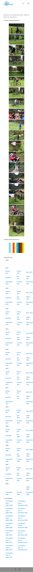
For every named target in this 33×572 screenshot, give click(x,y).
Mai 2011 (8, 397)
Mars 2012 (29, 373)
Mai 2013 (8, 359)
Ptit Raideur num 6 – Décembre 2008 (22, 518)
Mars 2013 (29, 353)
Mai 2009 (8, 436)
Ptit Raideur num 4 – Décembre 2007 (22, 511)
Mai (7, 338)
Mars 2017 (29, 272)
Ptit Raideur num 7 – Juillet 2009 (9, 525)
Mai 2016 (8, 298)
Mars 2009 (29, 430)
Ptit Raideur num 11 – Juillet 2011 (9, 540)
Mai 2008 (8, 455)
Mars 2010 (29, 411)
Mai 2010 (8, 416)
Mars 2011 (29, 392)
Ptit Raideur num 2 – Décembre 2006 (22, 503)
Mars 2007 (29, 469)
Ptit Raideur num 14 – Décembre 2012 (22, 548)
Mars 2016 (29, 292)
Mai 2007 (8, 474)
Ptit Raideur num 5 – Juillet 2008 (9, 518)
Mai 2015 (8, 318)
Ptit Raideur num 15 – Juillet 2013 (9, 555)
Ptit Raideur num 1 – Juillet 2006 (9, 503)
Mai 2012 (8, 378)
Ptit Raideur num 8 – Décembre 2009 (22, 525)
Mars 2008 (29, 449)
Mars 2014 (29, 333)
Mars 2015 (29, 313)
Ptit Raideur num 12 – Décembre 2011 (22, 540)
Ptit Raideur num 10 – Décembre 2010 (22, 533)
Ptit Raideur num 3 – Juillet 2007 (9, 511)
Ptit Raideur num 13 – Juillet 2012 (9, 548)
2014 (9, 338)
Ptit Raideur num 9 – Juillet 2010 (9, 533)
